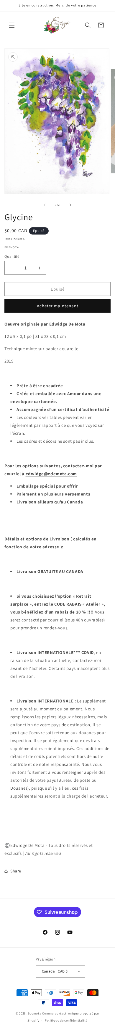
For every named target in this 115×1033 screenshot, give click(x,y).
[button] (11, 25)
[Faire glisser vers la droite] (70, 204)
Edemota (35, 1013)
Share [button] (15, 871)
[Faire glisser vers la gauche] (44, 204)
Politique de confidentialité (66, 1020)
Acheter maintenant (57, 306)
